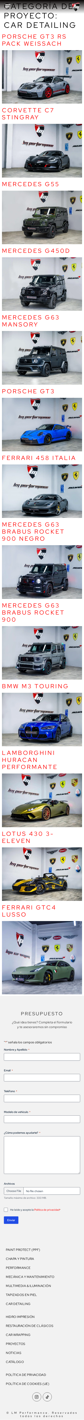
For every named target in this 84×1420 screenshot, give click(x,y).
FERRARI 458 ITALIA (39, 458)
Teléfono (10, 1091)
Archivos (9, 1183)
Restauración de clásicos (29, 1326)
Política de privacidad (46, 1209)
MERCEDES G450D (36, 251)
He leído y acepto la (35, 1209)
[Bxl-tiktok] (47, 1396)
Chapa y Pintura (20, 1259)
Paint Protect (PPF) (23, 1250)
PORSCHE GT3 (28, 391)
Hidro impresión (20, 1317)
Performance (18, 1268)
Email (8, 1070)
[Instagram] (36, 1396)
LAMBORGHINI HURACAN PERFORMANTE (30, 760)
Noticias (13, 1353)
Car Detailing (18, 1304)
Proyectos (15, 1344)
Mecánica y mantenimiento (30, 1277)
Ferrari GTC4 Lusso (29, 910)
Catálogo (15, 1362)
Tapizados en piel (21, 1295)
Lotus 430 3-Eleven (28, 837)
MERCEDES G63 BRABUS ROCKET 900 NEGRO (33, 531)
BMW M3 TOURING (35, 686)
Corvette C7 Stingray (28, 113)
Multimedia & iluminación (29, 1286)
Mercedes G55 (31, 184)
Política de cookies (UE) (27, 1384)
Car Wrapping (18, 1335)
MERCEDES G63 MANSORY (31, 320)
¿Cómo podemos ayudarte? (22, 1132)
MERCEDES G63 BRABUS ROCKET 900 (33, 612)
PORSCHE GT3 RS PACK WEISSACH (34, 40)
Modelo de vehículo (17, 1112)
